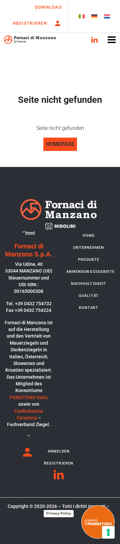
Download (48, 7)
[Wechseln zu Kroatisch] (107, 16)
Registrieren (30, 23)
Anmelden (59, 451)
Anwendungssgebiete (89, 271)
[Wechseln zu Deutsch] (94, 16)
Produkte (89, 259)
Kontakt (89, 308)
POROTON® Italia (29, 397)
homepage (60, 144)
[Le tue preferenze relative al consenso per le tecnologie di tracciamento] (108, 532)
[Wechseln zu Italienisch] (81, 16)
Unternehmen (88, 247)
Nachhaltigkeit (88, 284)
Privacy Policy (58, 513)
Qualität (89, 296)
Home (89, 235)
